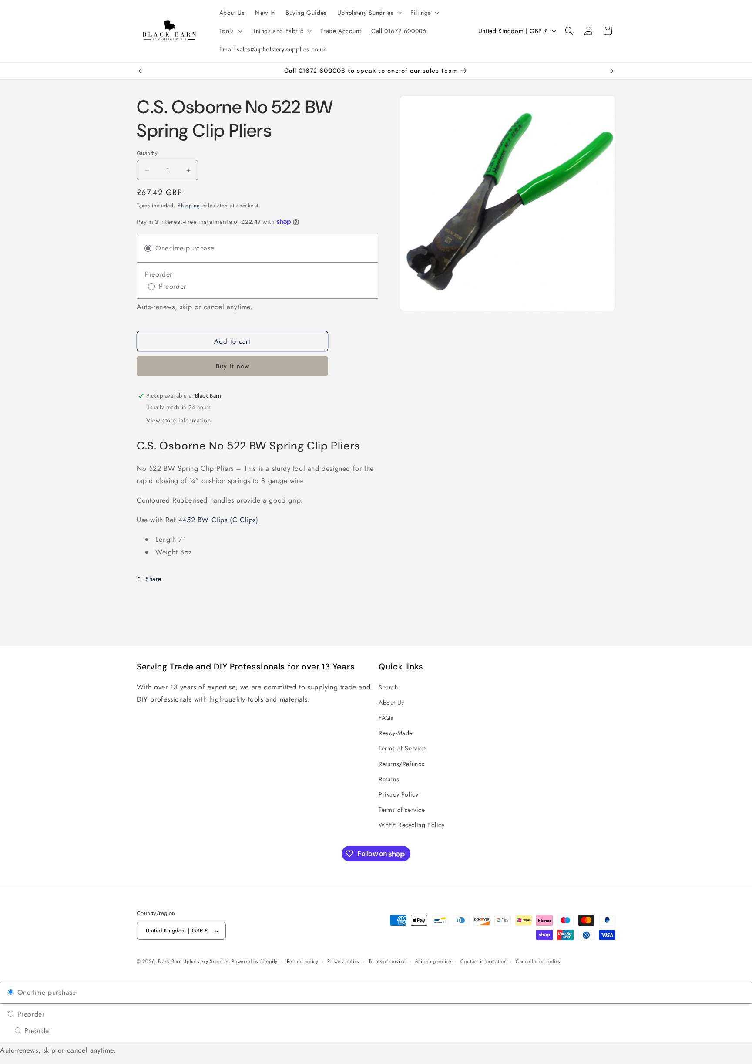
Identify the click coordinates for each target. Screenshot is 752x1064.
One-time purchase (45, 992)
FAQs (386, 717)
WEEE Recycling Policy (412, 825)
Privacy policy (343, 961)
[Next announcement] (612, 71)
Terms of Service (402, 748)
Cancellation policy (538, 961)
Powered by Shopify (255, 961)
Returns (389, 778)
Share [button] (153, 578)
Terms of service (402, 809)
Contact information (483, 961)
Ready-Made (396, 733)
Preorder (29, 1014)
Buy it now (232, 366)
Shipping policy (433, 961)
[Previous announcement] (139, 71)
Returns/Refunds (402, 763)
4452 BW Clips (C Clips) (218, 520)
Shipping (189, 205)
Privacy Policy (398, 794)
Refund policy (303, 961)
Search (388, 686)
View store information (178, 420)
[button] (368, 12)
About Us (391, 702)
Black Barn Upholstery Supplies (194, 961)
